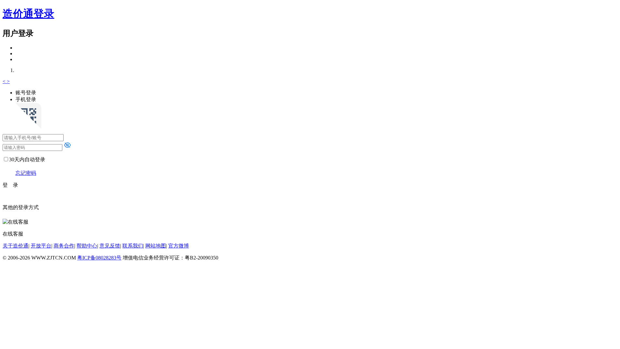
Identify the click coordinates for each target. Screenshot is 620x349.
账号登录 (26, 92)
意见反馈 (109, 246)
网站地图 (155, 246)
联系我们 (132, 246)
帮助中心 (87, 246)
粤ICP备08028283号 (99, 257)
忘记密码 (26, 173)
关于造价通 (15, 246)
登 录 (10, 185)
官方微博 (178, 246)
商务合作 (64, 246)
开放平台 (41, 246)
